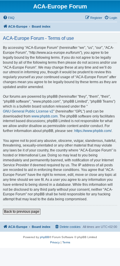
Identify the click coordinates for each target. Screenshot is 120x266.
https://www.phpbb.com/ (93, 131)
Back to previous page (21, 212)
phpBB (44, 237)
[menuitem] (9, 17)
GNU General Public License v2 (28, 111)
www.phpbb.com (44, 116)
